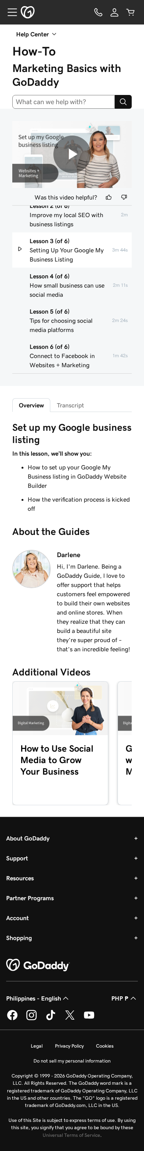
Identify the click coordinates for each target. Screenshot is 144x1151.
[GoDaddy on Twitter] (70, 1019)
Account (17, 918)
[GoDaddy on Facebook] (12, 1019)
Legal (37, 1045)
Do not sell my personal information (72, 1060)
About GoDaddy (28, 838)
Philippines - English (33, 998)
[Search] (123, 102)
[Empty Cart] (130, 12)
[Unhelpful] (124, 197)
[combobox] (63, 101)
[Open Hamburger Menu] (9, 12)
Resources (20, 878)
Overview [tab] (31, 405)
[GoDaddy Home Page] (38, 965)
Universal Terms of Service (71, 1135)
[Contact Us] (98, 12)
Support (17, 858)
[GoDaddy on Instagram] (31, 1019)
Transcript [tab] (70, 405)
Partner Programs (30, 898)
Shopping (19, 938)
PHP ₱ (120, 998)
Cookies (105, 1045)
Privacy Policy (69, 1045)
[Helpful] (108, 197)
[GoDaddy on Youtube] (89, 1019)
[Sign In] (114, 12)
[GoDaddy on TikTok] (51, 1019)
